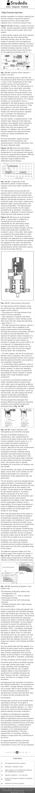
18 (14, 752)
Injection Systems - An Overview (16, 775)
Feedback (24, 7)
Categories (16, 7)
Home (8, 7)
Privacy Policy (29, 790)
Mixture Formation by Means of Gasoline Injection (19, 779)
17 (11, 752)
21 (23, 752)
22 (26, 752)
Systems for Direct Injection (14, 783)
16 (8, 752)
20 (20, 752)
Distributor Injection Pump (14, 766)
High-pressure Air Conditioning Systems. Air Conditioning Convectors (19, 770)
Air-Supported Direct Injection (15, 763)
